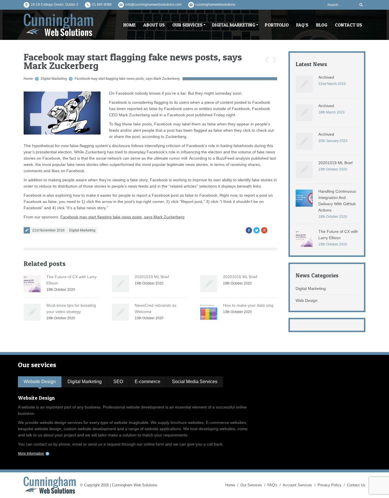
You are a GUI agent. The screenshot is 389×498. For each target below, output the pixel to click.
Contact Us (356, 485)
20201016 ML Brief (240, 277)
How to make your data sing (248, 305)
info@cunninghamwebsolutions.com (153, 5)
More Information (31, 454)
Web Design (307, 300)
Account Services (297, 485)
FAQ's (272, 485)
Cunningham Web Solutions (134, 485)
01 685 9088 (102, 5)
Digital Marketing (54, 79)
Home (28, 79)
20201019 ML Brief (152, 277)
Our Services (251, 485)
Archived (326, 77)
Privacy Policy (329, 485)
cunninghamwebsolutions (215, 5)
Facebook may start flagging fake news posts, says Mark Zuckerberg (127, 79)
